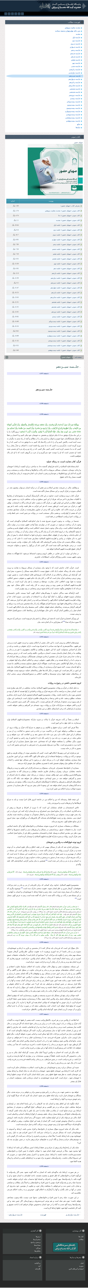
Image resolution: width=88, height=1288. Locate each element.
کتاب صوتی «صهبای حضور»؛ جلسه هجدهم (66, 307)
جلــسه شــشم (75, 53)
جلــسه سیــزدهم (75, 76)
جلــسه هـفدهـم (75, 89)
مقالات (81, 1239)
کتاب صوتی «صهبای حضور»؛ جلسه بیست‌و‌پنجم (64, 341)
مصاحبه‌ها (37, 1245)
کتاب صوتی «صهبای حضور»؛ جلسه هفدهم (66, 302)
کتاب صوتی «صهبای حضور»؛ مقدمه (68, 220)
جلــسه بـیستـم (75, 98)
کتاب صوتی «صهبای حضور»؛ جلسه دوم (67, 230)
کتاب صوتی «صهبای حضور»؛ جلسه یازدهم (66, 273)
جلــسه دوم (76, 41)
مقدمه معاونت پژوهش (72, 28)
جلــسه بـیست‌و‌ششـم (73, 118)
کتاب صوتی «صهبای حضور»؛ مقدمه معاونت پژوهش (62, 211)
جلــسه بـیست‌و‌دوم (73, 105)
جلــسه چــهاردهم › (15, 1215)
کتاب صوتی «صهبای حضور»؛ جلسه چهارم (66, 239)
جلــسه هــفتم (75, 57)
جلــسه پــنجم (75, 50)
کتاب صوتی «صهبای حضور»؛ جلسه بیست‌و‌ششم (64, 345)
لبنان (82, 1263)
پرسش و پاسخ (36, 1242)
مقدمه (78, 34)
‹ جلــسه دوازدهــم (73, 1215)
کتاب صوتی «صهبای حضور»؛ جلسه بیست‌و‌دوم (64, 326)
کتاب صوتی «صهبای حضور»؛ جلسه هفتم (66, 254)
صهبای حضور (78, 142)
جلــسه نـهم (76, 63)
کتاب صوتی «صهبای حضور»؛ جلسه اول (67, 225)
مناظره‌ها (37, 1251)
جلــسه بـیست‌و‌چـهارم (72, 111)
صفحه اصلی (78, 357)
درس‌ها (38, 1236)
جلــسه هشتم (75, 60)
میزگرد (38, 1248)
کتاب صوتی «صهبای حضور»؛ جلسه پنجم (66, 244)
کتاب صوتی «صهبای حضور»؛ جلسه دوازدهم (65, 278)
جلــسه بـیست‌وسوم (73, 108)
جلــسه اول (76, 37)
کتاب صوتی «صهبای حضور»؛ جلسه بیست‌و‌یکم (64, 321)
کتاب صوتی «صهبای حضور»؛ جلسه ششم (66, 249)
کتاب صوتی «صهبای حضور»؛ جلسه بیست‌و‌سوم (64, 331)
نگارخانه (38, 1269)
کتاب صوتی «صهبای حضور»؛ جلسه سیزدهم (65, 283)
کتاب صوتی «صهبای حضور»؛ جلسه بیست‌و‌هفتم (64, 350)
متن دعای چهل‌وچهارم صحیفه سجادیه (67, 31)
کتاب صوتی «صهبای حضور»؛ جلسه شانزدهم (65, 297)
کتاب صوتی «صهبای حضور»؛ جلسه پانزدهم (65, 292)
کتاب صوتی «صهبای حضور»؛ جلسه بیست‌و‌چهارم (63, 336)
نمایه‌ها (78, 127)
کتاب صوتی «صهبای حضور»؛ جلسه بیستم (66, 316)
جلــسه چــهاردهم (74, 79)
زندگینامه (37, 1263)
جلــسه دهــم (76, 66)
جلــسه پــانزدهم (74, 82)
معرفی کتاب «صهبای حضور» (70, 206)
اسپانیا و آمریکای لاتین (76, 1269)
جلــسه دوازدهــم (74, 73)
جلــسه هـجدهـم (75, 92)
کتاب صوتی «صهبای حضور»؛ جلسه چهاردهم (65, 288)
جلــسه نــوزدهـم (74, 95)
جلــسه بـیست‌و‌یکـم (73, 102)
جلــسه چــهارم (75, 47)
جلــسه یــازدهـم (74, 69)
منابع (78, 124)
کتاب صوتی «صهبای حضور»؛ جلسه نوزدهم (65, 312)
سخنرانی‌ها (37, 1239)
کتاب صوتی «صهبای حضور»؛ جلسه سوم (66, 235)
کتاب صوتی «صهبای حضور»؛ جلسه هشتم (66, 259)
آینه (39, 1266)
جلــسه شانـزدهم (74, 85)
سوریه (81, 1266)
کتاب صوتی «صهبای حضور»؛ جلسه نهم (67, 264)
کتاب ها (81, 1236)
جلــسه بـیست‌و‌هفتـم (73, 121)
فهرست (44, 1215)
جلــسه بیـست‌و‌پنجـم (73, 114)
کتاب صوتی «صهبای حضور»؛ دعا (69, 215)
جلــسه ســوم (75, 44)
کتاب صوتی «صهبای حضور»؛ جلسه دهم (67, 268)
